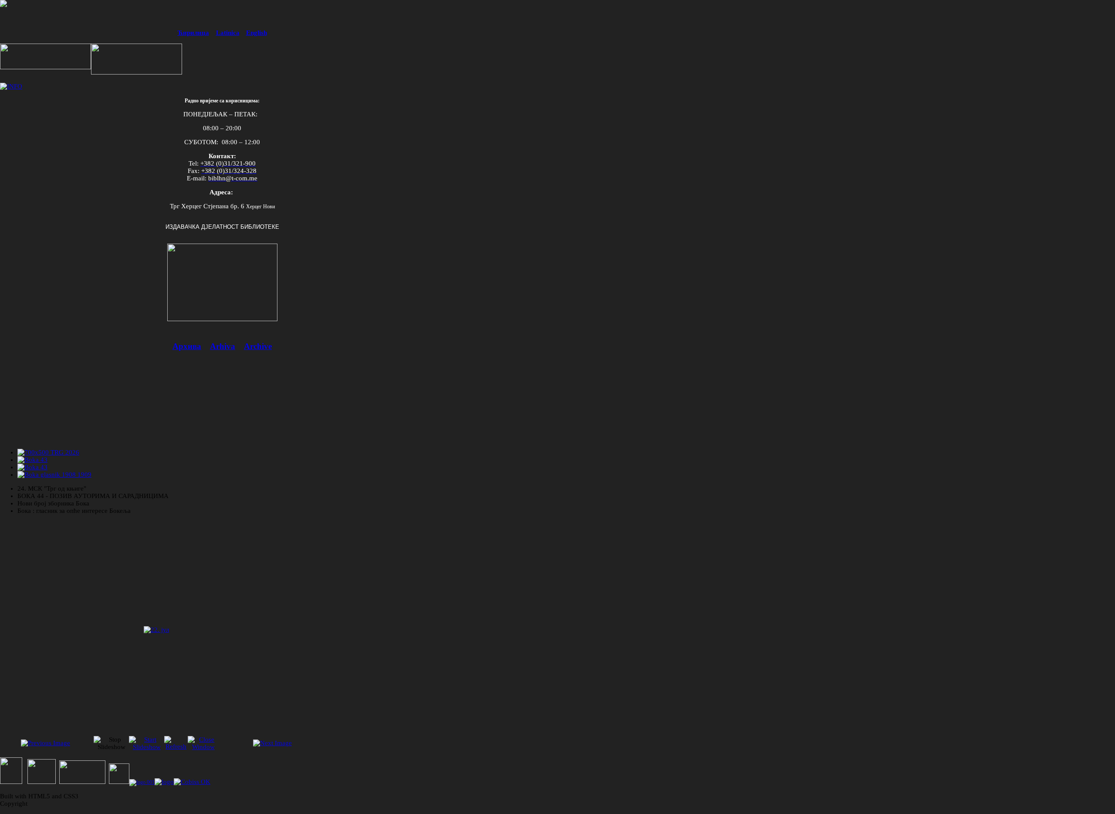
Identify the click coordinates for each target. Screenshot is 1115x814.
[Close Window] (203, 746)
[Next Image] (272, 742)
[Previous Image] (45, 742)
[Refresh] (176, 746)
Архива (186, 346)
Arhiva (222, 346)
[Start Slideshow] (146, 746)
